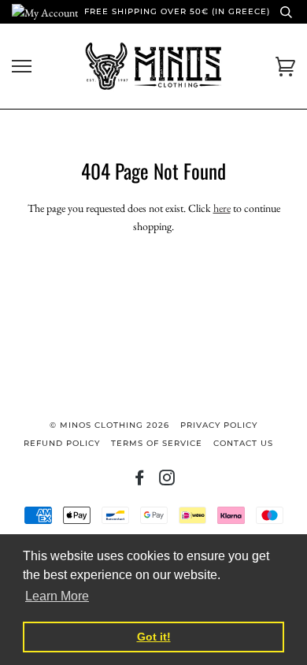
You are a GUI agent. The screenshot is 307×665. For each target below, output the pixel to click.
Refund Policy (62, 443)
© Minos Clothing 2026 (109, 425)
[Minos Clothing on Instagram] (167, 481)
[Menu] (21, 66)
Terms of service (156, 443)
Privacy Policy (218, 425)
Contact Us (243, 443)
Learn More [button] (57, 596)
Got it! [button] (154, 636)
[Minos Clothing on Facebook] (139, 481)
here (222, 208)
